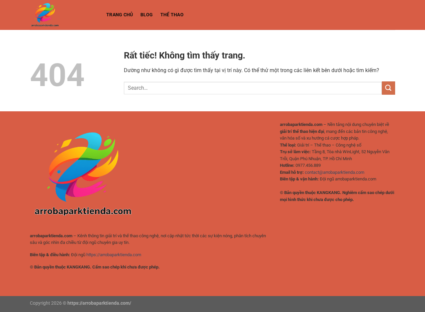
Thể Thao (172, 15)
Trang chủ (119, 15)
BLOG (146, 15)
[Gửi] (388, 87)
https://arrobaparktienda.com (113, 254)
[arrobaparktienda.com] (63, 15)
